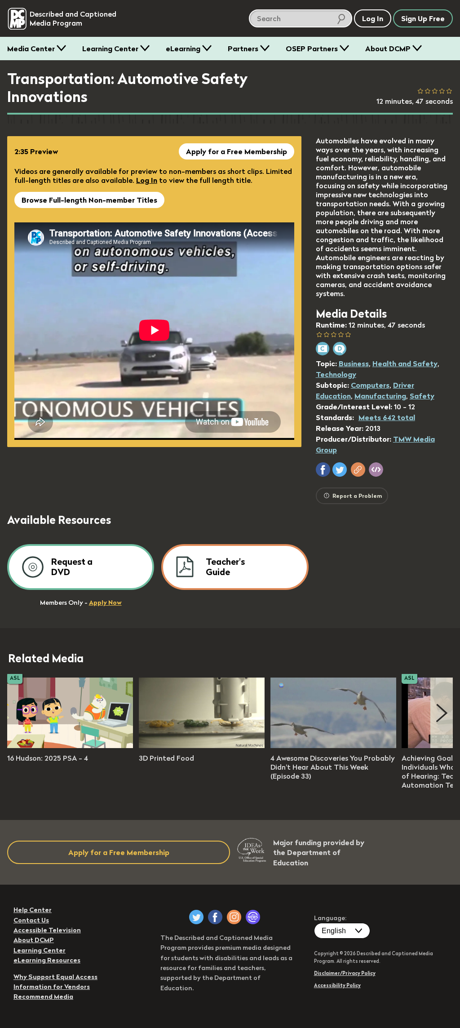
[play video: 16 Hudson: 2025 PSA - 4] (70, 745)
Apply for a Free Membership (236, 151)
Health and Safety (405, 363)
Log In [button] (372, 18)
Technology (336, 374)
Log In (146, 180)
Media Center (31, 48)
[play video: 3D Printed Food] (202, 745)
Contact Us (31, 920)
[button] (323, 469)
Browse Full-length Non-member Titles (89, 199)
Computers (370, 385)
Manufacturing (380, 395)
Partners (243, 48)
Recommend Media (43, 997)
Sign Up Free (423, 18)
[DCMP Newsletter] (253, 917)
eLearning (183, 48)
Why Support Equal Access (55, 977)
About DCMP (388, 48)
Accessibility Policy (337, 985)
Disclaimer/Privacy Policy (345, 973)
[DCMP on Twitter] (196, 917)
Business (354, 363)
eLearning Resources (46, 960)
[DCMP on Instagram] (234, 917)
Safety (422, 395)
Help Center (32, 910)
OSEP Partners (312, 48)
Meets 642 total (386, 417)
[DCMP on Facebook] (215, 917)
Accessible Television (47, 930)
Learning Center (110, 48)
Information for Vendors (51, 987)
